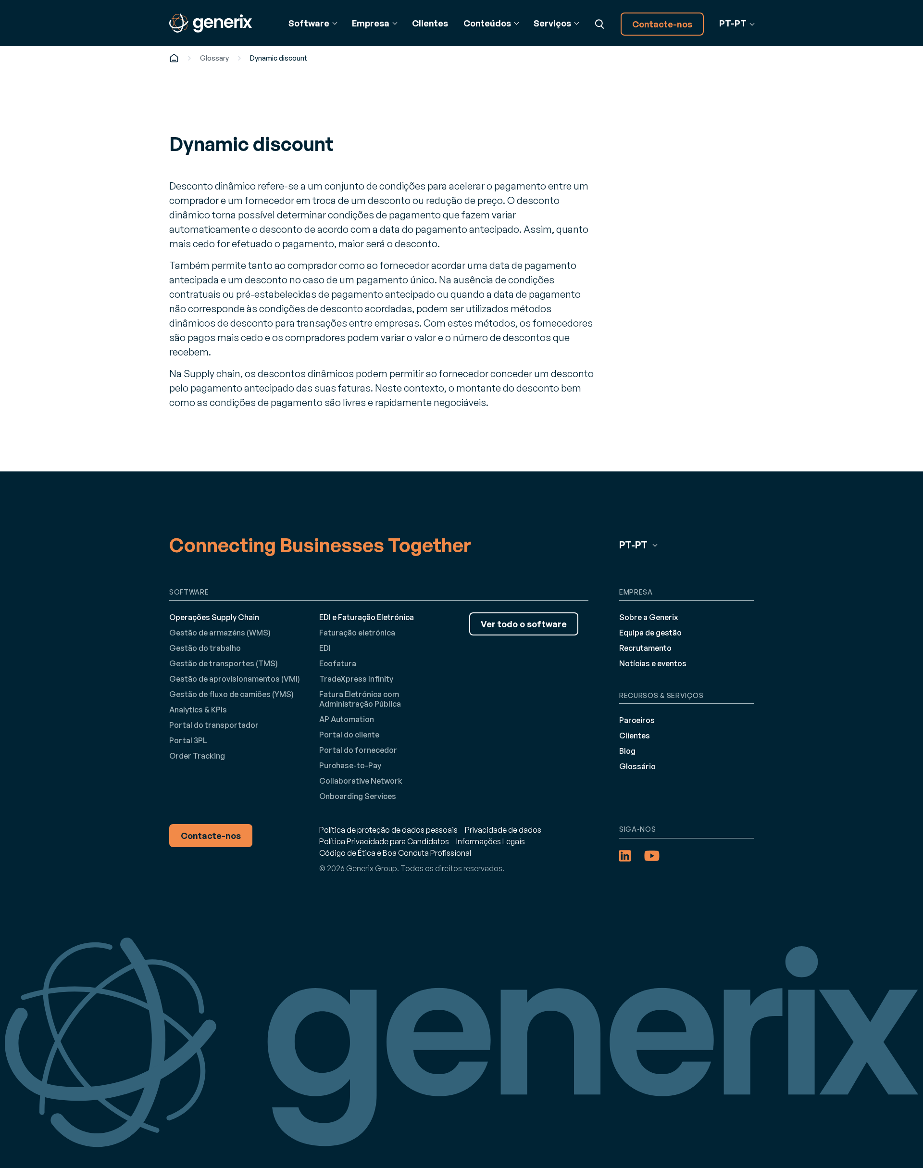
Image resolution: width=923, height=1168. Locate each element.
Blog (627, 751)
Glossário (637, 766)
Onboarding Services (357, 796)
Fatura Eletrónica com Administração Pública (360, 699)
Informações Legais (490, 841)
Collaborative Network (360, 781)
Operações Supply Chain (214, 617)
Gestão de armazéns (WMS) (220, 632)
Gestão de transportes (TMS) (223, 663)
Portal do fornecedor (358, 750)
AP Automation (346, 719)
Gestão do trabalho (205, 648)
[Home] (174, 58)
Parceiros (637, 720)
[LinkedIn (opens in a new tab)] (625, 856)
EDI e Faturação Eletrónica (366, 617)
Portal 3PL (188, 740)
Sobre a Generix (648, 617)
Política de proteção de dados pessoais (388, 830)
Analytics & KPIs (198, 709)
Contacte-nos (662, 24)
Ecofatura (337, 663)
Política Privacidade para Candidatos (384, 841)
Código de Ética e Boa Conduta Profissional (395, 853)
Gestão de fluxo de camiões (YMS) (231, 694)
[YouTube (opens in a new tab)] (652, 856)
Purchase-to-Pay (350, 765)
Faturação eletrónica (357, 632)
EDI (325, 648)
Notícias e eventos (652, 663)
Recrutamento (645, 648)
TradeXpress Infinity (356, 679)
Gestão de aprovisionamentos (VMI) (234, 679)
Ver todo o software (524, 624)
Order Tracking (197, 756)
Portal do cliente (349, 734)
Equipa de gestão (650, 632)
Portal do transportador (214, 725)
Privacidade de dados (503, 830)
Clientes (430, 23)
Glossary (214, 58)
